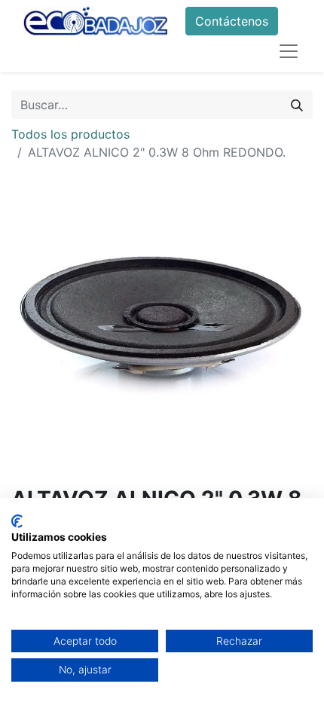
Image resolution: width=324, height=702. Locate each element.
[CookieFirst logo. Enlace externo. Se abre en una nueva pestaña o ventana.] (17, 521)
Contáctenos (231, 21)
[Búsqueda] (297, 104)
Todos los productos (70, 134)
